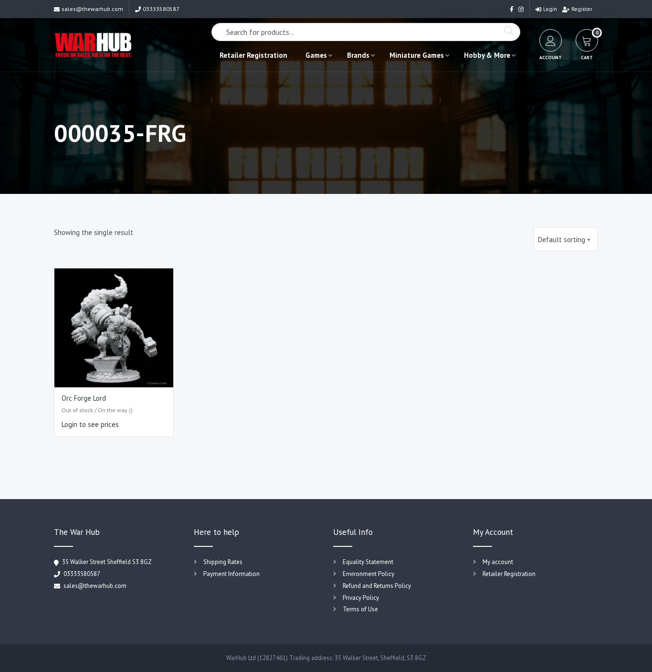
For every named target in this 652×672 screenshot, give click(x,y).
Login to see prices (90, 424)
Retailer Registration (253, 55)
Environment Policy (368, 574)
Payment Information (231, 574)
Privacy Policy (361, 598)
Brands (358, 55)
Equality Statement (368, 562)
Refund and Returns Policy (377, 586)
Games (316, 55)
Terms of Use (360, 609)
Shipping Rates (222, 562)
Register (581, 8)
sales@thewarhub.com (92, 8)
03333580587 (161, 8)
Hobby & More (487, 55)
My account (498, 562)
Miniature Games (416, 55)
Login (550, 8)
